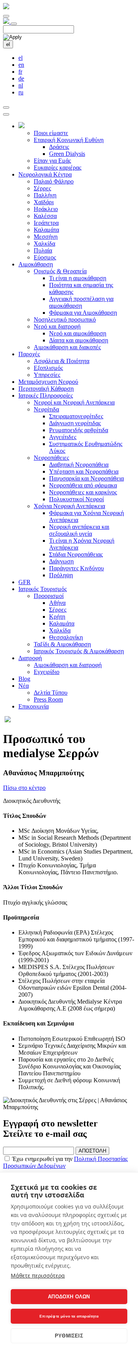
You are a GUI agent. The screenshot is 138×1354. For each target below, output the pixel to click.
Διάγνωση (61, 561)
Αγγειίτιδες (62, 437)
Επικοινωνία (33, 706)
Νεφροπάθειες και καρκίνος (83, 492)
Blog (24, 678)
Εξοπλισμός (48, 368)
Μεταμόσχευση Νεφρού (48, 381)
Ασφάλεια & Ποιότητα (61, 361)
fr (20, 71)
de (21, 78)
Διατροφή (30, 658)
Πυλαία (43, 250)
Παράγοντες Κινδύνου (76, 568)
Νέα (23, 685)
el (8, 44)
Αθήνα (57, 602)
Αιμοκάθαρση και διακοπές (67, 347)
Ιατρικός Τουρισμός (42, 589)
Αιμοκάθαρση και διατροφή (68, 665)
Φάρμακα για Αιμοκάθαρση (83, 312)
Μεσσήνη (46, 236)
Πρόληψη (61, 575)
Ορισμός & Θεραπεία (60, 271)
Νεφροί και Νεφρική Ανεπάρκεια (74, 402)
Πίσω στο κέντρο (24, 787)
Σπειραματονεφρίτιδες (76, 416)
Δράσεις (59, 147)
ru (20, 92)
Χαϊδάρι (44, 202)
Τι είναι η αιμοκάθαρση (77, 278)
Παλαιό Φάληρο (54, 181)
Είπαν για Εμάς (52, 160)
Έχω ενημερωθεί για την (65, 1162)
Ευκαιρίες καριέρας (57, 167)
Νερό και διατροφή (57, 326)
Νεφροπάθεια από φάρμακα (83, 485)
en (21, 64)
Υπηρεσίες (47, 375)
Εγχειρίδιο (46, 672)
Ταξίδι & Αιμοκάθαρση (62, 644)
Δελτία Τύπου (50, 692)
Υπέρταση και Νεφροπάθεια (83, 471)
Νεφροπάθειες (51, 457)
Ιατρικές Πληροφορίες (45, 395)
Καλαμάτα (46, 229)
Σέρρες (42, 188)
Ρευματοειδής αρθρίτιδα (78, 430)
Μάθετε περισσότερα (38, 1275)
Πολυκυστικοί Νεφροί (76, 499)
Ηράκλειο (46, 209)
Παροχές (29, 354)
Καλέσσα (45, 216)
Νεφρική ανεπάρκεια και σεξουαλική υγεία (79, 530)
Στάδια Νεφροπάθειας (76, 554)
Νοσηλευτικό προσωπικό (65, 319)
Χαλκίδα (44, 243)
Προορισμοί (49, 596)
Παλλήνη (45, 195)
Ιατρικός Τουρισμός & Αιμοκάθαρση (79, 651)
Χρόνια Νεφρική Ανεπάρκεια (69, 506)
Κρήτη (57, 616)
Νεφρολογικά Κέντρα (45, 174)
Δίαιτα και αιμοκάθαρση (78, 340)
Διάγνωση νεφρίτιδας (75, 423)
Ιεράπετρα (46, 223)
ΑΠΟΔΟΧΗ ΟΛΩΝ (69, 1297)
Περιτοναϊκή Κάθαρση (46, 388)
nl (20, 85)
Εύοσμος (45, 257)
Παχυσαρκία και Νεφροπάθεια (86, 478)
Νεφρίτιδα (46, 409)
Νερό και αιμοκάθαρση (77, 333)
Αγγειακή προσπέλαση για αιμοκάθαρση (81, 302)
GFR (24, 582)
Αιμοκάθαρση (35, 264)
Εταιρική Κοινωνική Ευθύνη (69, 140)
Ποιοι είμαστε (51, 133)
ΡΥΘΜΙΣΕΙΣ (69, 1336)
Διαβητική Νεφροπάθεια (78, 464)
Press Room (48, 699)
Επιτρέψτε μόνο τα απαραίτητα (69, 1316)
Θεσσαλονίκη (66, 637)
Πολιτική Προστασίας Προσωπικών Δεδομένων (65, 1162)
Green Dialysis (67, 153)
